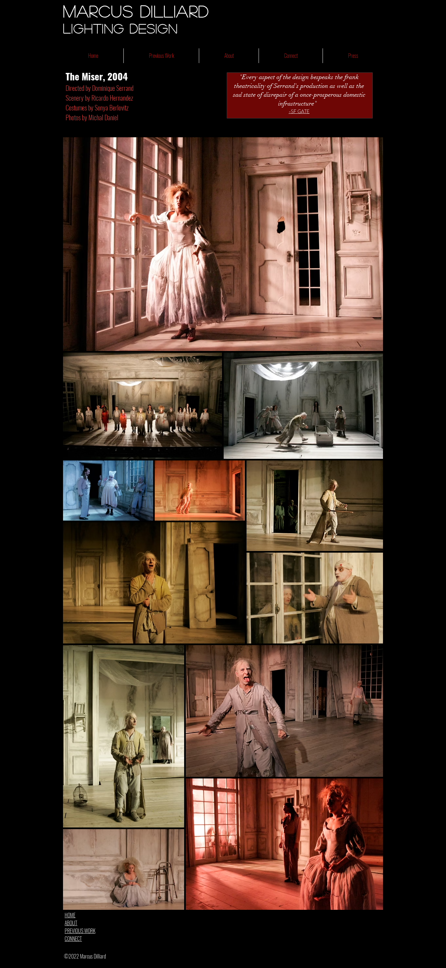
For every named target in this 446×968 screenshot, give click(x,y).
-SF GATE (299, 111)
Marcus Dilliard (136, 11)
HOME (70, 915)
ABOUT (71, 923)
